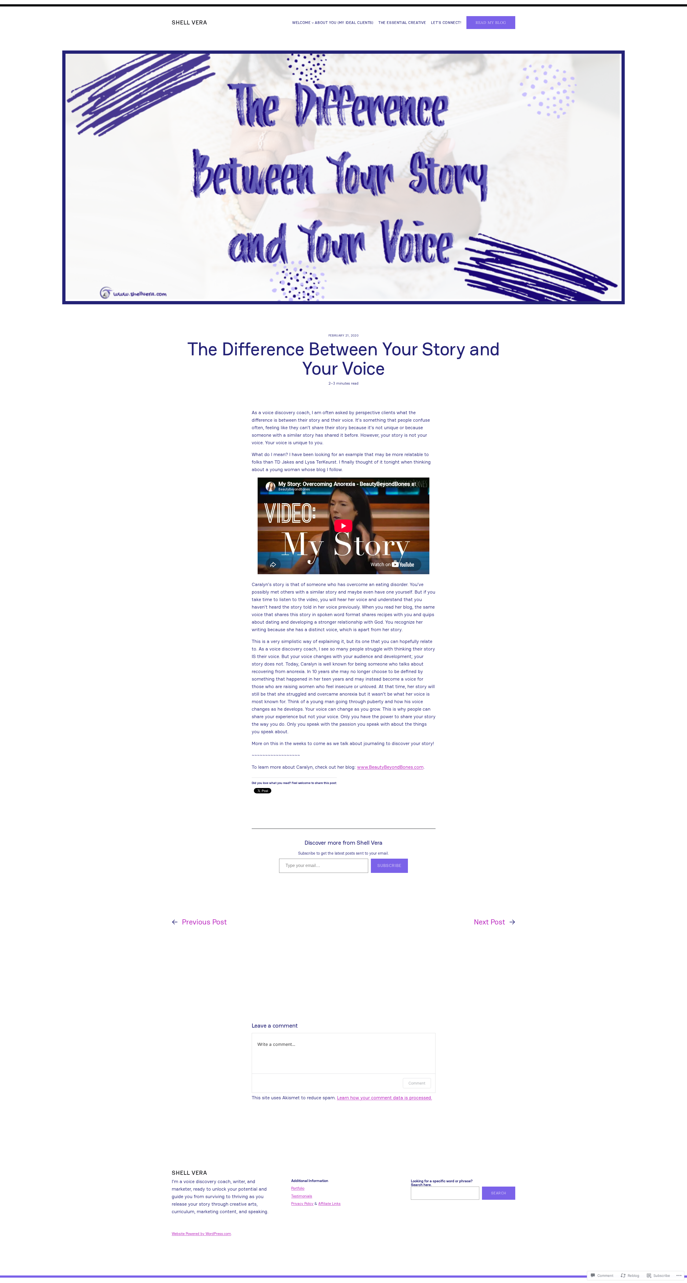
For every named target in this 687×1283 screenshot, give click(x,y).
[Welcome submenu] (313, 22)
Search (498, 1193)
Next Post (489, 922)
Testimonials (301, 1196)
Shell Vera (189, 22)
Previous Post (204, 922)
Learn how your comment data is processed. (384, 1097)
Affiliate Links (329, 1203)
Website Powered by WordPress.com (201, 1233)
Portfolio (297, 1188)
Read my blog (491, 22)
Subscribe (389, 865)
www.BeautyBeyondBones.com (390, 767)
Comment (416, 1083)
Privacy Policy (302, 1203)
